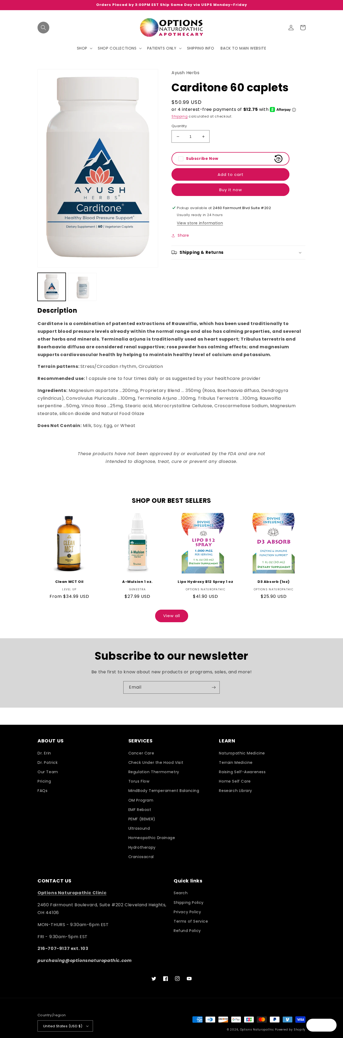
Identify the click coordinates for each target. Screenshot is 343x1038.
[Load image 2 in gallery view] (82, 287)
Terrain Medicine (236, 762)
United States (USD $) (62, 1026)
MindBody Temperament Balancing (163, 790)
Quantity (179, 126)
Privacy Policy (187, 912)
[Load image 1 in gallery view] (52, 287)
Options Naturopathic (257, 1030)
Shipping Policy (189, 902)
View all (171, 615)
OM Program (141, 800)
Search (181, 893)
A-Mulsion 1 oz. (137, 582)
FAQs (42, 790)
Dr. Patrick (48, 762)
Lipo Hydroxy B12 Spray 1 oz (205, 582)
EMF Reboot (139, 809)
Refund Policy (187, 930)
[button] (43, 27)
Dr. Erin (44, 753)
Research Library (235, 790)
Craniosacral (141, 856)
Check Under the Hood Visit (156, 762)
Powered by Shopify (290, 1030)
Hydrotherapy (142, 847)
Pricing (44, 781)
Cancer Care (141, 753)
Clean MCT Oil (69, 582)
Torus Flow (139, 781)
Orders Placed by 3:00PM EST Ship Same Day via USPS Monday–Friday (171, 5)
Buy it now (230, 189)
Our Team (48, 772)
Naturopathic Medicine (242, 753)
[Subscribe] (213, 687)
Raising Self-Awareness (242, 772)
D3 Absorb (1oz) (274, 582)
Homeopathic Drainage (151, 837)
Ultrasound (139, 828)
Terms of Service (191, 921)
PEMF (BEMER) (141, 819)
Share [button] (183, 235)
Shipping (180, 116)
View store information (200, 223)
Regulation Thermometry (153, 772)
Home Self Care (235, 781)
